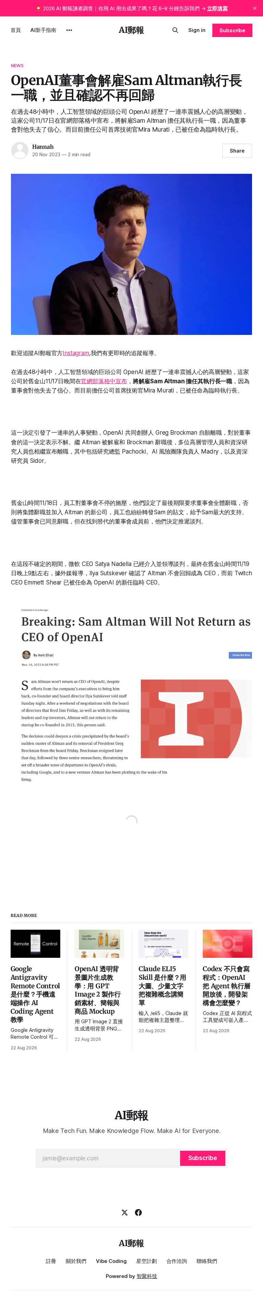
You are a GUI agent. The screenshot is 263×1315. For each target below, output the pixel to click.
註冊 (51, 1261)
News (17, 65)
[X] (124, 1212)
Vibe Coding (111, 1261)
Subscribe (232, 30)
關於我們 (76, 1261)
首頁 (16, 30)
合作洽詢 (176, 1261)
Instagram (76, 353)
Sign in (196, 30)
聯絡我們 (207, 1261)
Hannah (43, 146)
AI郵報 (131, 30)
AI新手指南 (43, 30)
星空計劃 (146, 1261)
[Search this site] (175, 30)
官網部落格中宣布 (104, 381)
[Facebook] (138, 1212)
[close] (254, 8)
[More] (69, 30)
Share (237, 150)
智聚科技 (147, 1276)
